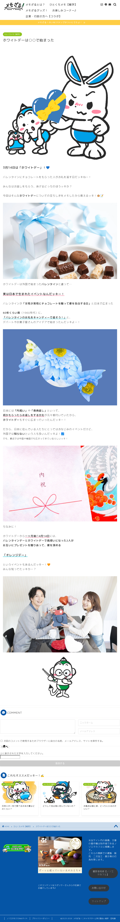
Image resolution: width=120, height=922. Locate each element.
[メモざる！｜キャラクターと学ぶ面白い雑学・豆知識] (14, 12)
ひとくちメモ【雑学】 (63, 4)
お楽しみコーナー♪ (64, 10)
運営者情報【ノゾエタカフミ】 (103, 873)
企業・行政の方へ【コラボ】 (44, 16)
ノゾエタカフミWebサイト (17, 918)
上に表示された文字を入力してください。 (22, 753)
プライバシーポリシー (41, 918)
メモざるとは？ (35, 4)
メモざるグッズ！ (37, 10)
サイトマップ (99, 901)
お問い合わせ (99, 887)
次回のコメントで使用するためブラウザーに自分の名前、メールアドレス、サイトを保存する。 (54, 741)
